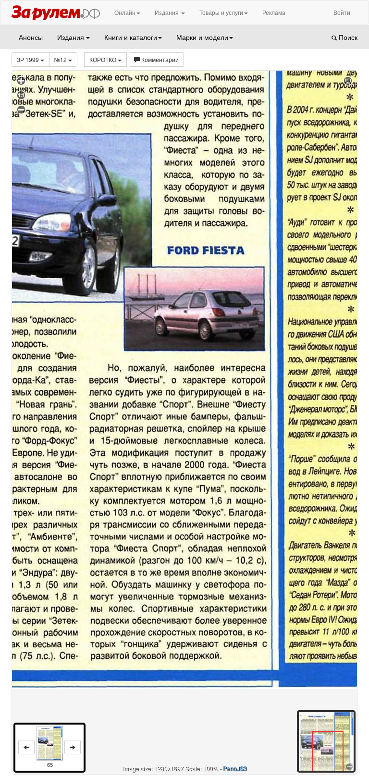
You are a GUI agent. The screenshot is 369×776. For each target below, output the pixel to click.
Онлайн (124, 12)
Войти (341, 12)
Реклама (273, 12)
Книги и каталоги (130, 37)
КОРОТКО (103, 59)
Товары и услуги (221, 12)
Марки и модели (202, 37)
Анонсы (31, 37)
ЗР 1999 (28, 59)
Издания (167, 12)
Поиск (347, 37)
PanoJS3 (235, 768)
